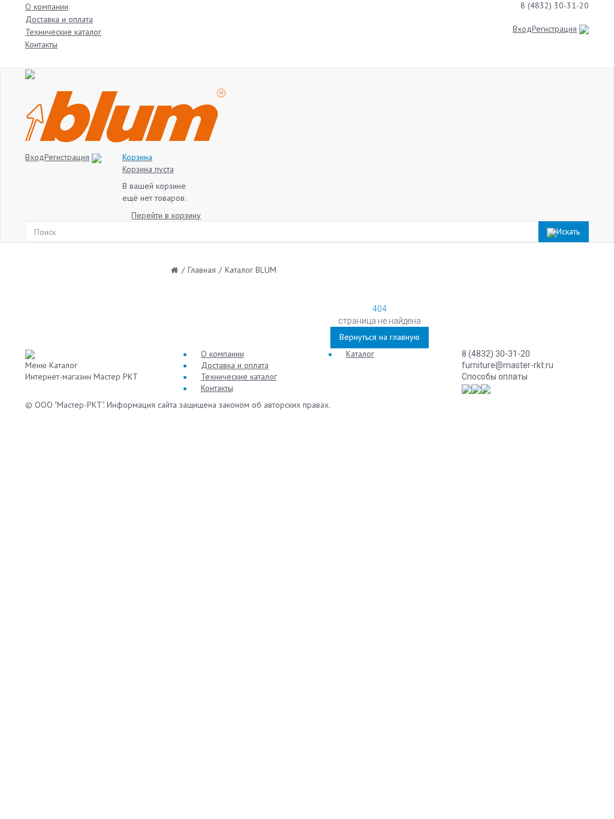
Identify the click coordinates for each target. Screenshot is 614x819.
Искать (568, 231)
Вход (522, 28)
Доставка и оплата (59, 19)
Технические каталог (63, 31)
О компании (46, 6)
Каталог (360, 353)
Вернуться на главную (379, 337)
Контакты (41, 44)
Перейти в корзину (166, 215)
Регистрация (554, 28)
